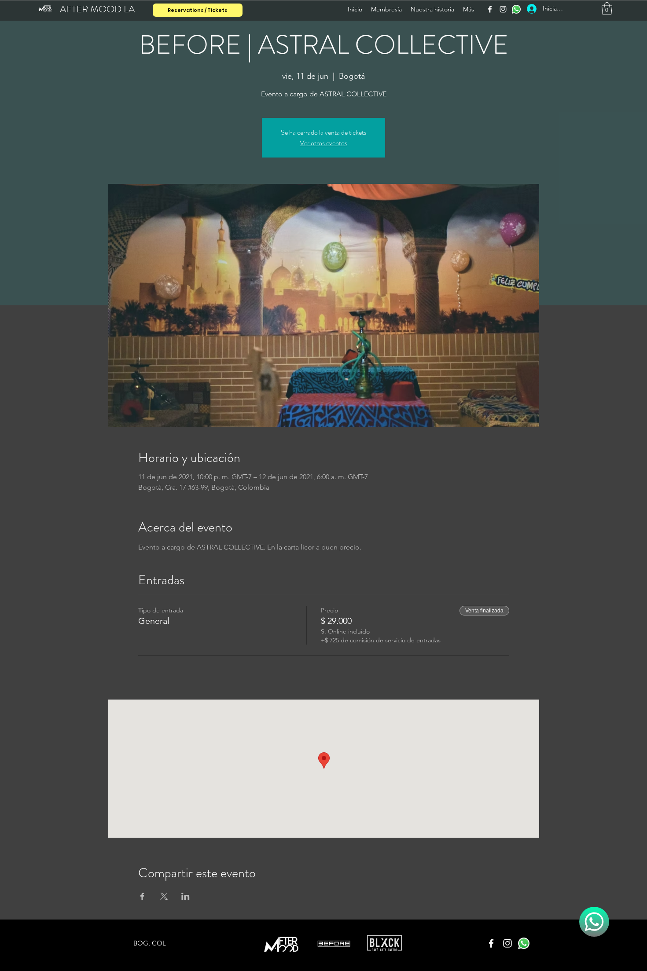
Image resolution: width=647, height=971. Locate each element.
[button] (607, 8)
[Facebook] (489, 9)
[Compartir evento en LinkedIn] (185, 896)
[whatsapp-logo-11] (516, 9)
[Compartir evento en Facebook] (142, 896)
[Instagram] (503, 9)
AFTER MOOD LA (97, 9)
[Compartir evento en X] (164, 896)
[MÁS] (594, 922)
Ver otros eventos (323, 143)
